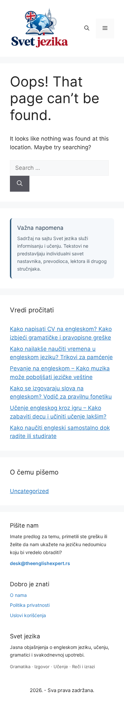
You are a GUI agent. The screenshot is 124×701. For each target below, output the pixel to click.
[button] (87, 28)
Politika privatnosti (30, 605)
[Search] (19, 184)
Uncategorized (29, 491)
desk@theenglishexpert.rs (40, 563)
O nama (18, 595)
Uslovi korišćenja (28, 615)
